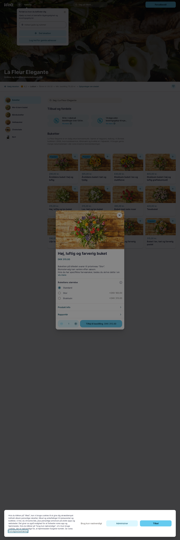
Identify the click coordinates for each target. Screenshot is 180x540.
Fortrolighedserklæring (18, 531)
